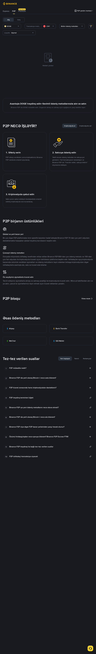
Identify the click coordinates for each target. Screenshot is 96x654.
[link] (25, 328)
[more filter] (91, 26)
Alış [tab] (8, 20)
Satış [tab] (19, 20)
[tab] (6, 11)
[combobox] (12, 26)
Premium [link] (22, 11)
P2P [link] (14, 11)
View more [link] (85, 298)
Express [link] (6, 11)
